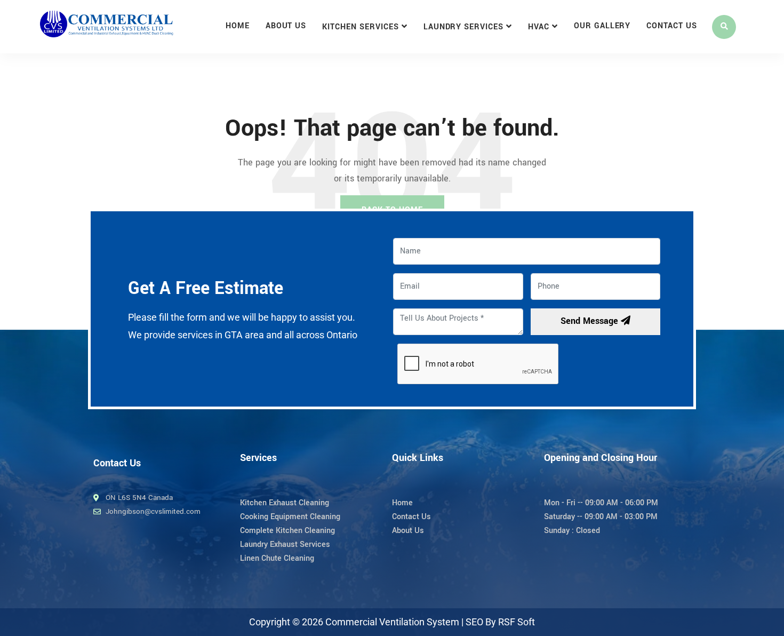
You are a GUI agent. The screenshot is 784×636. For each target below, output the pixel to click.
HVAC (538, 27)
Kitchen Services (360, 27)
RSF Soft (516, 621)
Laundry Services (463, 27)
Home (238, 25)
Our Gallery (602, 25)
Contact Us (671, 25)
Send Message (591, 321)
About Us (286, 25)
